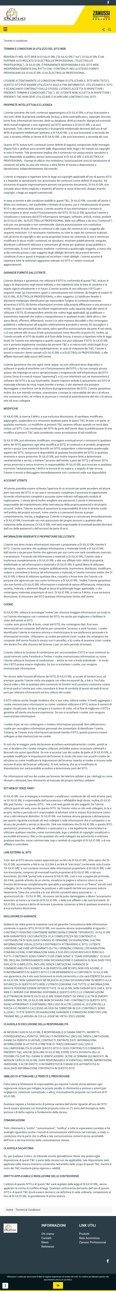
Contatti (46, 1238)
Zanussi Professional (92, 1242)
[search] (109, 29)
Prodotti (84, 1234)
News (45, 1242)
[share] (103, 29)
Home (9, 1209)
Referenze (47, 1246)
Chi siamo (47, 1234)
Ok (58, 1285)
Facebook (108, 2)
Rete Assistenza (89, 1238)
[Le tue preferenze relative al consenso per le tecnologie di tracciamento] (5, 1286)
